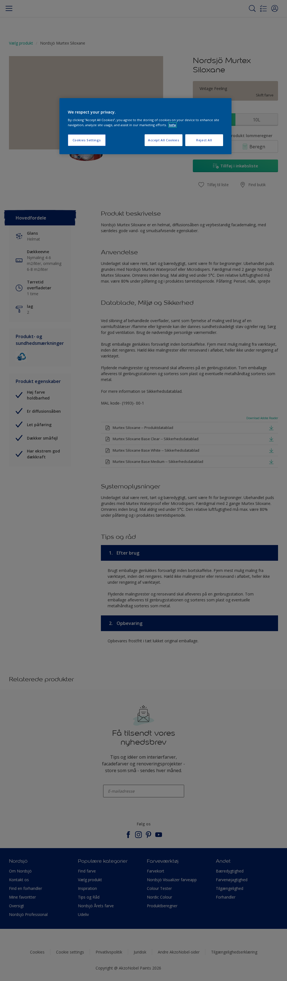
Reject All (204, 140)
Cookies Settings (87, 140)
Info (172, 125)
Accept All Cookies (163, 140)
